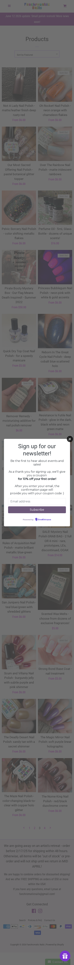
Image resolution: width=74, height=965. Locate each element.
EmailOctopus (44, 520)
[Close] (70, 439)
